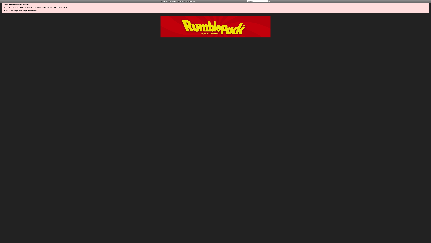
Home (163, 1)
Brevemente (181, 1)
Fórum (168, 1)
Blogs (174, 1)
